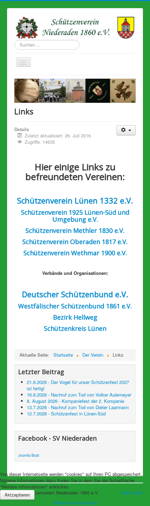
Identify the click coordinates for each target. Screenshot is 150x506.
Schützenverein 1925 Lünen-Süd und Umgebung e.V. (75, 215)
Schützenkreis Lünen (75, 328)
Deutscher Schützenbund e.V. (75, 294)
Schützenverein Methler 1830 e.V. (75, 230)
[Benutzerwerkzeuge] (126, 130)
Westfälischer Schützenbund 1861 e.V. (75, 306)
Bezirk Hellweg (75, 317)
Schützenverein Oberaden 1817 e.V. (75, 241)
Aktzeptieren (17, 494)
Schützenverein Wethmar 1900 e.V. (75, 253)
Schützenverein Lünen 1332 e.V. (75, 200)
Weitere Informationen (75, 502)
